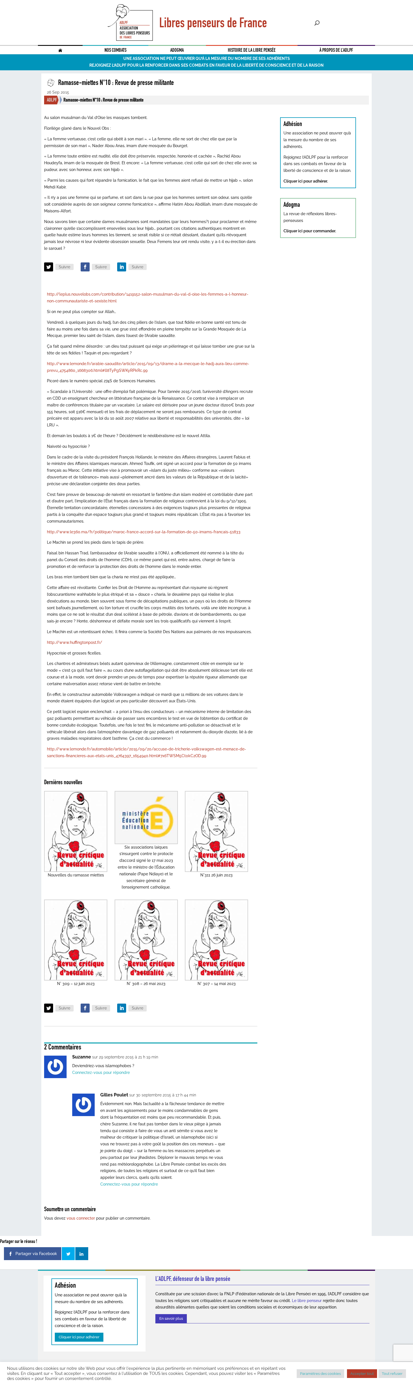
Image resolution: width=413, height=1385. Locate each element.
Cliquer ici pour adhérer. (305, 181)
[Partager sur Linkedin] (81, 1253)
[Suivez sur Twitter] (48, 266)
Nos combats (115, 50)
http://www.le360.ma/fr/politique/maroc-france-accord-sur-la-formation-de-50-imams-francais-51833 (143, 532)
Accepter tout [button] (362, 1373)
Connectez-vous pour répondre (101, 1072)
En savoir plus (171, 1318)
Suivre (64, 267)
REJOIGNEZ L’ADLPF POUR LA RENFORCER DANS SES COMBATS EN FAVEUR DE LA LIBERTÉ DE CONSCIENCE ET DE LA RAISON (206, 65)
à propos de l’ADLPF (336, 50)
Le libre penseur (307, 1300)
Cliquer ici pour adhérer (79, 1337)
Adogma (177, 50)
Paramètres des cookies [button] (320, 1373)
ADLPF (52, 100)
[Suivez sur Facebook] (85, 266)
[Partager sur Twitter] (68, 1253)
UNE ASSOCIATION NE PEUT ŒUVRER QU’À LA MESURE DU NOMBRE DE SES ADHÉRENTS (206, 58)
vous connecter (81, 1218)
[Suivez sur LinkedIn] (121, 266)
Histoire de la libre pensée (252, 50)
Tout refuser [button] (392, 1373)
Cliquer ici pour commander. (309, 231)
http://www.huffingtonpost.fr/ (74, 642)
